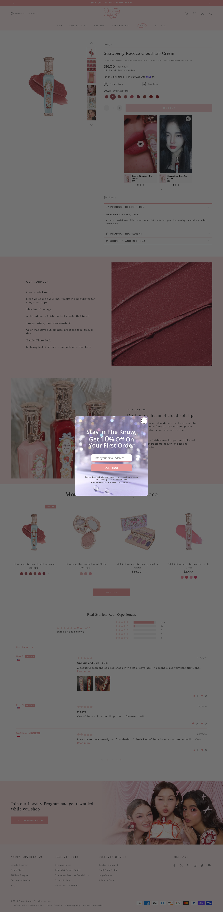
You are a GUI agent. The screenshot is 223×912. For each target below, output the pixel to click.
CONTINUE (112, 468)
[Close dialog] (144, 420)
